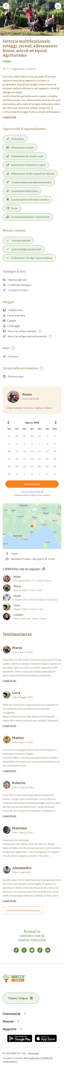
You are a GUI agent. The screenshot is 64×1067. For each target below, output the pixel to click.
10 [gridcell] (9, 451)
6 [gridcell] (32, 443)
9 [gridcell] (54, 443)
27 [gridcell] (9, 436)
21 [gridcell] (39, 458)
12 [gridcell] (24, 451)
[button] (32, 18)
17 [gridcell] (9, 458)
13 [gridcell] (32, 451)
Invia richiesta (32, 483)
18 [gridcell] (16, 458)
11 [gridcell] (16, 451)
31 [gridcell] (39, 436)
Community (11, 1014)
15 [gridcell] (47, 451)
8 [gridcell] (47, 443)
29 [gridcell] (24, 436)
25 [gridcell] (16, 466)
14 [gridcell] (39, 451)
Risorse (8, 1021)
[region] (32, 526)
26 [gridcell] (24, 466)
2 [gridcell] (54, 436)
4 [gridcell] (16, 443)
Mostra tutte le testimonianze (23, 910)
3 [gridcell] (9, 443)
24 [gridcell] (9, 466)
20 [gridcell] (32, 458)
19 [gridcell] (24, 458)
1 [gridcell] (47, 436)
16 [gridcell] (54, 451)
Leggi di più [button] (9, 116)
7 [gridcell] (39, 443)
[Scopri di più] (40, 331)
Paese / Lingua (18, 998)
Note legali (33, 1053)
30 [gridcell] (32, 436)
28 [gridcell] (16, 436)
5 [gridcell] (24, 443)
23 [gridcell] (54, 458)
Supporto (9, 1029)
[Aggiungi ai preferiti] (57, 6)
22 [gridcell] (47, 458)
